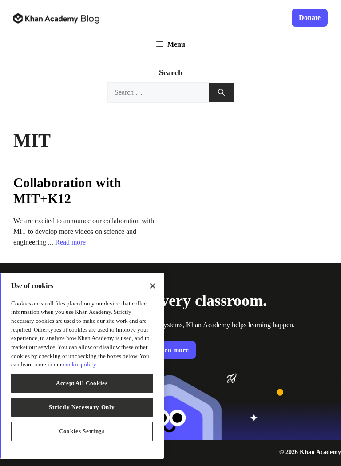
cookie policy (79, 364)
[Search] (221, 93)
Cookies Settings (82, 431)
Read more (70, 242)
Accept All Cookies (82, 383)
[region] (82, 366)
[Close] (153, 286)
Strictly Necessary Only (82, 407)
